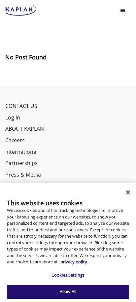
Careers (15, 140)
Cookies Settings (68, 275)
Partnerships (21, 163)
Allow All (68, 291)
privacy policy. (74, 262)
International (21, 151)
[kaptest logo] (21, 10)
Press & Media (23, 174)
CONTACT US (21, 106)
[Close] (128, 192)
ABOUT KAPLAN (24, 128)
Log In (12, 117)
